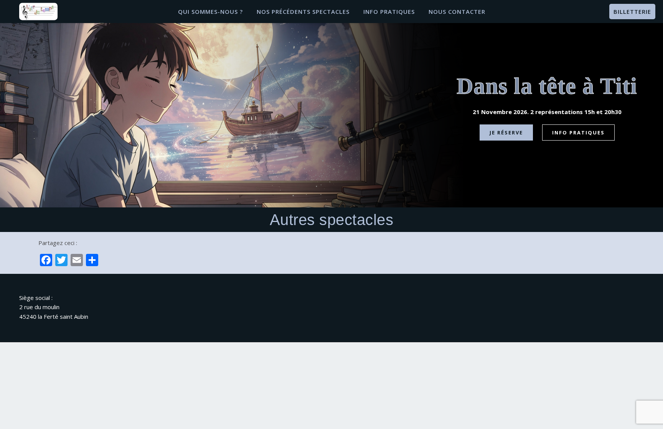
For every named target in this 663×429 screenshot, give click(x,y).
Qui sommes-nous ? (210, 11)
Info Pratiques (578, 132)
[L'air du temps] (38, 11)
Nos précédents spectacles (303, 11)
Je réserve (506, 132)
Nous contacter (457, 11)
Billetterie (632, 11)
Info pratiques (389, 11)
